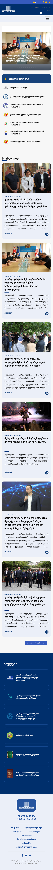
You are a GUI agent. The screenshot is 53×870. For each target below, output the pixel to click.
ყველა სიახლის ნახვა (36, 643)
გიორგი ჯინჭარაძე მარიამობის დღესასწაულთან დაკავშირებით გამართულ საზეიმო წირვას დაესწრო (26, 203)
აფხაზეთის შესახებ (33, 828)
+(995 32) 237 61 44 (26, 819)
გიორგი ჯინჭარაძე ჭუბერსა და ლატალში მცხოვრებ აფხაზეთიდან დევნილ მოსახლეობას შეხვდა (25, 362)
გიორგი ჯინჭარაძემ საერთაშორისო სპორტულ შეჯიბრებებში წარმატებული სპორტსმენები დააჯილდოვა (25, 284)
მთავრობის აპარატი (13, 196)
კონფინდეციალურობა (26, 847)
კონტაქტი (26, 843)
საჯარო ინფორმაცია (26, 839)
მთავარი (15, 828)
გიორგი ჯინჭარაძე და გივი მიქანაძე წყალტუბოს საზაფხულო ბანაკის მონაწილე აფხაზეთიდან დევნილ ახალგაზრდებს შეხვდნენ (26, 523)
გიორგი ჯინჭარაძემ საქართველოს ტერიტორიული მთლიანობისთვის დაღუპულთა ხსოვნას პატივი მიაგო (25, 601)
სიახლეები (27, 835)
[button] (13, 67)
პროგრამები (34, 832)
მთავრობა (17, 832)
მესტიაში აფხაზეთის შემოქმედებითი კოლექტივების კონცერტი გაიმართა (26, 440)
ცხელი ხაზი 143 (26, 816)
